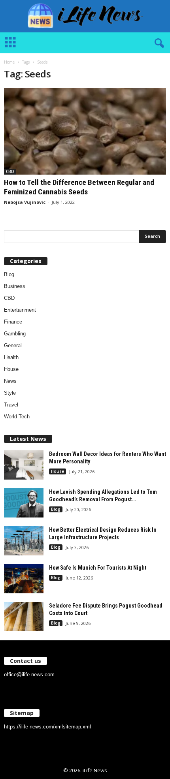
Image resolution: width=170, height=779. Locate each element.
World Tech (17, 417)
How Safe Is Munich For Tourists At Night (97, 567)
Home (9, 62)
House (11, 369)
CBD (10, 171)
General (13, 345)
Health (11, 357)
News (10, 381)
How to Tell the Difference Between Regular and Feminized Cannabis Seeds (79, 187)
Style (10, 393)
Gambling (15, 334)
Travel (11, 405)
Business (14, 286)
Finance (13, 322)
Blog (9, 274)
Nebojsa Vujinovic (24, 202)
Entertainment (20, 310)
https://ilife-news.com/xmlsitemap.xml (47, 727)
